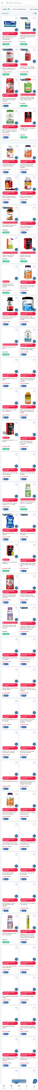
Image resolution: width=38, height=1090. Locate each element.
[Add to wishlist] (16, 18)
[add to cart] (16, 29)
